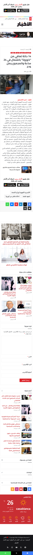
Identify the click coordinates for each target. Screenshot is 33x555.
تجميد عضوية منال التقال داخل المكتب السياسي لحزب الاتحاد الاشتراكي (25, 288)
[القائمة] (2, 25)
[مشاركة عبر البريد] (29, 208)
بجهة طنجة (26, 196)
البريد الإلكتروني (27, 364)
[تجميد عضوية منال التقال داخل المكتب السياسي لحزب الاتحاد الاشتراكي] (24, 280)
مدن (18, 52)
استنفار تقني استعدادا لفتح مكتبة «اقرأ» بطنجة (12, 442)
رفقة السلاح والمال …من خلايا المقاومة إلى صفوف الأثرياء (9, 294)
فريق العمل (6, 540)
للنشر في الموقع (14, 540)
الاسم (29, 356)
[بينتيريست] (16, 204)
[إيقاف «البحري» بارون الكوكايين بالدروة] (26, 435)
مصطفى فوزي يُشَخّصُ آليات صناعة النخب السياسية (9, 315)
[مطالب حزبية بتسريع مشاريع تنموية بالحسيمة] (26, 169)
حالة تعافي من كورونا (12, 196)
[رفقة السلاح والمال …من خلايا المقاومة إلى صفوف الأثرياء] (8, 283)
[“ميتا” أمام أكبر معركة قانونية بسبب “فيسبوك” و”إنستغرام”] (24, 305)
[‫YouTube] (21, 489)
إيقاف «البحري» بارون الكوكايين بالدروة (13, 434)
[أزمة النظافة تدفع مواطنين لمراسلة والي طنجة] (26, 450)
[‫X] (25, 204)
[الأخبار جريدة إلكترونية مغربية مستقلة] (24, 24)
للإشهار (16, 542)
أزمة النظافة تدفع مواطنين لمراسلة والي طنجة (12, 449)
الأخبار (5, 537)
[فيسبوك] (29, 204)
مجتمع (22, 52)
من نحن (22, 540)
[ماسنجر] (12, 204)
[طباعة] (25, 208)
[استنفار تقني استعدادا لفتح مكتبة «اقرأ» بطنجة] (26, 442)
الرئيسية (27, 49)
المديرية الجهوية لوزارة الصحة (20, 192)
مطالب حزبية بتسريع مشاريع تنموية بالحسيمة (11, 168)
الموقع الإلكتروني (27, 372)
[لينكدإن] (21, 204)
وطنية (13, 52)
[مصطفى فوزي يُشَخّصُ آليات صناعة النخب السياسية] (8, 306)
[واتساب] (7, 204)
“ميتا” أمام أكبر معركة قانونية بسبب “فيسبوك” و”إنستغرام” (25, 312)
